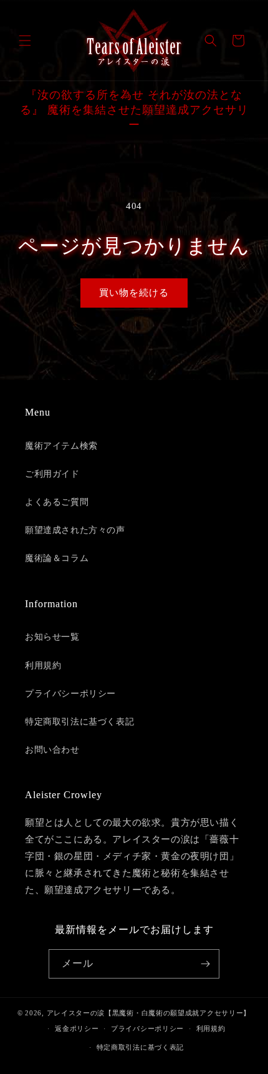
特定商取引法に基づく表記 (79, 721)
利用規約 (43, 665)
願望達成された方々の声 (75, 530)
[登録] (205, 964)
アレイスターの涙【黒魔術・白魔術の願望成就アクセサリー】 (149, 1013)
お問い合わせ (52, 749)
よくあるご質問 (57, 502)
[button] (25, 40)
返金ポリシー (76, 1028)
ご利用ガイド (52, 474)
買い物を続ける (134, 293)
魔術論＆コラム (57, 558)
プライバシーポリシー (70, 693)
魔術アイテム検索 (61, 446)
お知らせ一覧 (52, 637)
